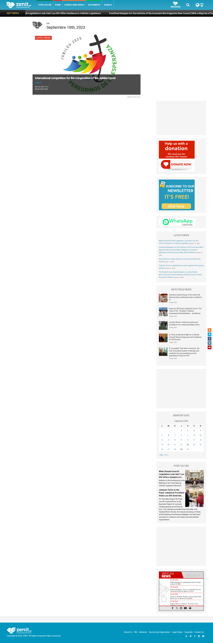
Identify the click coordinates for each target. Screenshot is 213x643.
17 (194, 440)
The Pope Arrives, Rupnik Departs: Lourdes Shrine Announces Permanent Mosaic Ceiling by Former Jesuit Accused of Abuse (180, 274)
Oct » (166, 455)
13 (168, 440)
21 (175, 445)
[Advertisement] (181, 118)
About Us (128, 632)
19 (162, 445)
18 (201, 440)
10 (194, 435)
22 (181, 445)
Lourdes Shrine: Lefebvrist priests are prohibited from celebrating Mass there (184, 323)
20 (168, 445)
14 (175, 440)
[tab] (170, 575)
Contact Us (199, 632)
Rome (58, 5)
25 (201, 445)
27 (168, 449)
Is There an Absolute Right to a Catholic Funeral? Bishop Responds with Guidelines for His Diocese (185, 337)
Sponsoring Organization (159, 632)
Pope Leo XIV (44, 5)
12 (162, 440)
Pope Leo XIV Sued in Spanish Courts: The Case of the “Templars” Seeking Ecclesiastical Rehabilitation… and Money (185, 311)
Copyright (188, 632)
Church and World (74, 5)
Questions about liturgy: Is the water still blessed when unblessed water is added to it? (185, 297)
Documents (94, 5)
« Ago (161, 455)
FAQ (135, 632)
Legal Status (177, 632)
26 (162, 449)
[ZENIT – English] (21, 5)
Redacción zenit (41, 89)
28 (175, 449)
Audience (143, 632)
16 (188, 440)
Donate (108, 5)
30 (188, 449)
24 (194, 445)
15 (181, 440)
